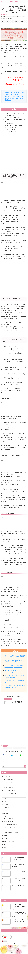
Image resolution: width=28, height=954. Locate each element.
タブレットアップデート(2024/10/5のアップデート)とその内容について (15, 686)
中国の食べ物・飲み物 (9, 827)
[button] (3, 755)
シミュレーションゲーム (17, 16)
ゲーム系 (6, 776)
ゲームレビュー (8, 782)
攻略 (23, 16)
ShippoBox (14, 1)
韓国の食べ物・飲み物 (9, 830)
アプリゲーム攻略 (9, 796)
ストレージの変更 (11, 129)
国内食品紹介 (7, 807)
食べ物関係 (6, 804)
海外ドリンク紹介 (8, 818)
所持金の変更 (10, 123)
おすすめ (6, 838)
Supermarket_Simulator (7, 16)
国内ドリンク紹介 (8, 816)
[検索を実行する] (25, 766)
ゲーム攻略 (5, 14)
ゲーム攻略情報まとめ (9, 779)
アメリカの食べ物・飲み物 (10, 824)
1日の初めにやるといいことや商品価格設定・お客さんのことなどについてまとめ (15, 656)
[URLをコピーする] (25, 755)
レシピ (5, 801)
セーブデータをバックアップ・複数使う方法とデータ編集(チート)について (14, 666)
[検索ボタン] (26, 1)
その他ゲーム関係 (8, 787)
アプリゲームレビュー (9, 799)
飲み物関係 (6, 813)
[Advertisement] (14, 153)
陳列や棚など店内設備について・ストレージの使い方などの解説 (14, 661)
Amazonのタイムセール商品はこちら (14, 96)
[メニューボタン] (1, 1)
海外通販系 (6, 835)
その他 (5, 847)
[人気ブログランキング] (4, 942)
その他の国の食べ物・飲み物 (11, 832)
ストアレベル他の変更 (12, 127)
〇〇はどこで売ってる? (9, 841)
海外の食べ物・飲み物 (9, 821)
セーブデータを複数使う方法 (12, 117)
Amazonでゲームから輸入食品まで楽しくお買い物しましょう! (14, 93)
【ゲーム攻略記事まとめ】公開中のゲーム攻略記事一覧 (17, 703)
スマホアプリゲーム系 (9, 790)
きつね (5, 844)
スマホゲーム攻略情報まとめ (10, 793)
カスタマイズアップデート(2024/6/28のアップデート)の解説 (15, 676)
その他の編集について (12, 131)
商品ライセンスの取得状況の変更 (14, 125)
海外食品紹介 (7, 810)
